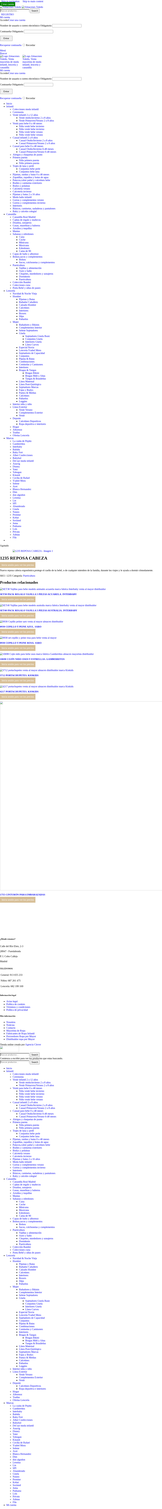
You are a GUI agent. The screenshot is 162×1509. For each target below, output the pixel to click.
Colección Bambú (22, 282)
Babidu (16, 449)
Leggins (23, 401)
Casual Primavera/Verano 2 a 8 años (37, 143)
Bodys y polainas (21, 185)
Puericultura (19, 265)
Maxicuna (24, 245)
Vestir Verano (25, 409)
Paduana (17, 526)
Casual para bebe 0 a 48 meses (28, 146)
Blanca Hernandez (22, 489)
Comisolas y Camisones (31, 364)
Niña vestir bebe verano (31, 132)
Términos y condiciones (18, 1007)
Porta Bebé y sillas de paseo (26, 288)
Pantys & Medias (27, 392)
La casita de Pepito (22, 441)
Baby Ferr (18, 452)
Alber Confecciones (23, 455)
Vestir (22, 415)
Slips (21, 316)
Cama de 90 (25, 251)
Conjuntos (24, 356)
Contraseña (11, 31)
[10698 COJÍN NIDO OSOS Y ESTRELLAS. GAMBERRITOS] (47, 654)
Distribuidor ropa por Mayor (20, 1039)
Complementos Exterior (31, 412)
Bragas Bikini (32, 373)
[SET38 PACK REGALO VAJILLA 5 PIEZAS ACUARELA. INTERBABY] (53, 589)
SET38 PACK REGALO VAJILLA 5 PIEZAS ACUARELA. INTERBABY (38, 594)
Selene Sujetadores (28, 330)
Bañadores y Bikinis (29, 324)
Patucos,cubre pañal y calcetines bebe (31, 180)
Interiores (17, 205)
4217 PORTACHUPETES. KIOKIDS (19, 691)
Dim (15, 492)
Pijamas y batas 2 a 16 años (26, 194)
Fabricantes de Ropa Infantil (20, 1033)
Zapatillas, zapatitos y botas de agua (30, 177)
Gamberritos (19, 444)
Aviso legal (12, 1001)
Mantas (16, 231)
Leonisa (17, 497)
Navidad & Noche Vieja (25, 293)
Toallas (16, 432)
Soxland (17, 520)
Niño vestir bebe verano (31, 134)
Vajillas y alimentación (30, 268)
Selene (16, 483)
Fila (14, 537)
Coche (22, 239)
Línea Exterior (20, 407)
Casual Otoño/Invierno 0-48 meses (36, 149)
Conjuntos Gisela (34, 339)
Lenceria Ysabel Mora (30, 350)
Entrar (6, 38)
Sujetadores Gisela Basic (37, 336)
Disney (16, 466)
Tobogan (17, 472)
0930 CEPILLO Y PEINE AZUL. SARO (20, 626)
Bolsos (22, 259)
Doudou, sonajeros (22, 222)
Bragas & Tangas (27, 370)
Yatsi (15, 469)
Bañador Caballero (28, 302)
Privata (16, 531)
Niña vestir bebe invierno (31, 126)
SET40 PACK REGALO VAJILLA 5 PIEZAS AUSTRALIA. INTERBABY (38, 610)
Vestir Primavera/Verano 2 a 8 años (36, 120)
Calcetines (24, 307)
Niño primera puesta (29, 163)
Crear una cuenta (16, 20)
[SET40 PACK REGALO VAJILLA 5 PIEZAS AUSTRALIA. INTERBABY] (48, 605)
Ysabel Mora (19, 480)
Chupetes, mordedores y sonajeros (36, 273)
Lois (15, 529)
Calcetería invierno (22, 191)
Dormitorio (24, 276)
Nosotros (10, 1022)
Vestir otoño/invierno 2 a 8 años (35, 117)
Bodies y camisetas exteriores (27, 183)
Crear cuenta (7, 4)
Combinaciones (26, 361)
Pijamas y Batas (27, 299)
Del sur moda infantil (23, 461)
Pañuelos (23, 319)
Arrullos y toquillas (22, 228)
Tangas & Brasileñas (35, 378)
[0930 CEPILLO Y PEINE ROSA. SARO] (28, 637)
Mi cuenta (11, 1505)
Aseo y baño (25, 271)
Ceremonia (18, 112)
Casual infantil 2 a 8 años (25, 137)
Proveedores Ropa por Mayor (21, 1036)
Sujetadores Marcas (28, 387)
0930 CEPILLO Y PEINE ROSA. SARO (21, 643)
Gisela (22, 333)
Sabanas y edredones (23, 234)
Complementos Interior (30, 327)
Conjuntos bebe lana (29, 171)
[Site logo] (11, 7)
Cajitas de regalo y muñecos (27, 219)
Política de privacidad (17, 1010)
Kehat (16, 517)
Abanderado (19, 506)
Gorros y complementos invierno (29, 202)
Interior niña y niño (22, 404)
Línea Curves (32, 344)
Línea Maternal (26, 381)
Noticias (10, 1025)
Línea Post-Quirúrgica (30, 384)
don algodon (19, 495)
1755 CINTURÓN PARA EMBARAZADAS (22, 894)
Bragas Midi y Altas (35, 375)
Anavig (16, 463)
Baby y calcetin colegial (25, 211)
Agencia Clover (33, 1044)
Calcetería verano (21, 188)
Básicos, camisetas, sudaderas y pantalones (34, 208)
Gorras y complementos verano (28, 200)
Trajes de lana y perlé (23, 166)
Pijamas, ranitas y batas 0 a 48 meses (31, 174)
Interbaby (17, 446)
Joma (15, 523)
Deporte (17, 418)
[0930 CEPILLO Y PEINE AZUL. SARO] (31, 621)
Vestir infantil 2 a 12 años (25, 115)
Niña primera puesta (29, 160)
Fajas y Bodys (26, 390)
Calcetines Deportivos (30, 421)
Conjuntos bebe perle (29, 168)
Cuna (21, 237)
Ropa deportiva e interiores (32, 424)
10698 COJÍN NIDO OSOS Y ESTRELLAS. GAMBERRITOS (32, 659)
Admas (16, 534)
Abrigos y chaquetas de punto (27, 154)
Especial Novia (26, 347)
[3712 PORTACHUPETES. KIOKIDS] (36, 670)
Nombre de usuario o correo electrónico (26, 25)
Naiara (16, 512)
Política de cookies (15, 1004)
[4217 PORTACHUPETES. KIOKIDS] (36, 686)
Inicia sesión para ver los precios (18, 565)
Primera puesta (20, 157)
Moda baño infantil (22, 197)
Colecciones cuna (21, 285)
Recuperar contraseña (11, 45)
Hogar (16, 426)
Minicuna (23, 242)
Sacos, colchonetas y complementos (37, 262)
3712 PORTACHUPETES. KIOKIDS (19, 675)
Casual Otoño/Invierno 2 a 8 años (36, 140)
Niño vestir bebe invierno (31, 129)
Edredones (24, 248)
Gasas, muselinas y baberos (26, 225)
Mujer (16, 322)
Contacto (10, 1027)
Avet (15, 486)
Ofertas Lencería (21, 435)
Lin (14, 500)
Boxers (22, 313)
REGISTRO (7, 14)
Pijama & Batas (26, 358)
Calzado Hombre (27, 305)
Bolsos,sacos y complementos (27, 256)
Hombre (17, 296)
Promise (17, 514)
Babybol (17, 458)
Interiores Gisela (33, 341)
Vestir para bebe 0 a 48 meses (27, 123)
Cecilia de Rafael (21, 478)
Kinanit (16, 475)
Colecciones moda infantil (26, 109)
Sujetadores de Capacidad (32, 353)
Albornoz (17, 429)
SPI (14, 503)
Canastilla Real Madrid (24, 217)
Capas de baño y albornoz (26, 254)
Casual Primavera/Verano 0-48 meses (37, 151)
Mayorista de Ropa (15, 1030)
